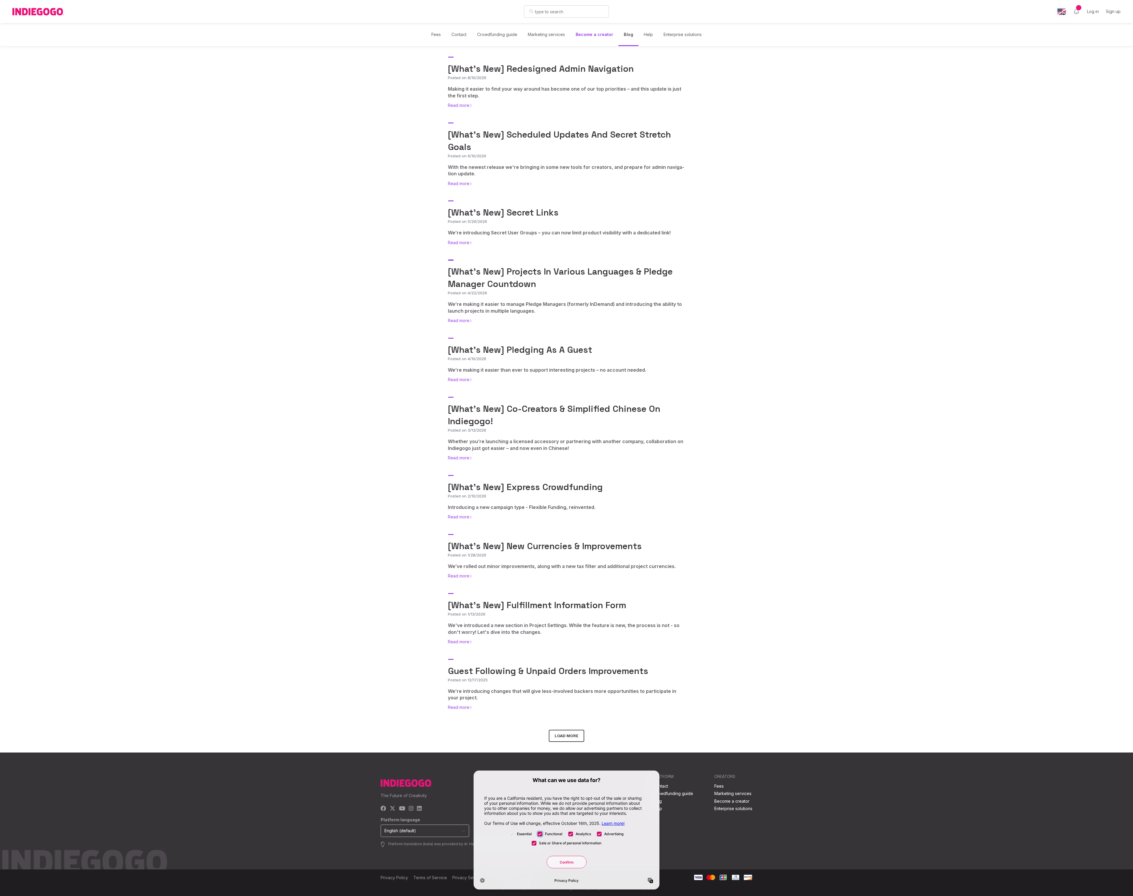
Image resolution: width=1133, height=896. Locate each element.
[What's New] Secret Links (503, 212)
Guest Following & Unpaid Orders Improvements (548, 671)
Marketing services (546, 34)
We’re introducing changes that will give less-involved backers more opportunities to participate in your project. (562, 694)
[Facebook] (383, 809)
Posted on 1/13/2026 (466, 614)
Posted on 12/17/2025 (468, 680)
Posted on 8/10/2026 (467, 77)
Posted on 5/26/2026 (467, 221)
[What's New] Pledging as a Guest (520, 349)
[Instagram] (411, 809)
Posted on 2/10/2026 (467, 496)
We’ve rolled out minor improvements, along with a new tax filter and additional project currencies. (562, 566)
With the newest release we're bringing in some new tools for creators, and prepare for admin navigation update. (566, 170)
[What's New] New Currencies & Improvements (545, 546)
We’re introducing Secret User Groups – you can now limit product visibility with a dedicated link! (559, 233)
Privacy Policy (394, 877)
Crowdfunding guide (497, 34)
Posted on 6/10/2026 (467, 156)
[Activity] (1076, 11)
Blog (628, 34)
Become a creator (594, 34)
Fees (436, 34)
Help (648, 34)
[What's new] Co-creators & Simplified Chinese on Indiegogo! (554, 415)
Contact (458, 34)
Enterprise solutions (683, 34)
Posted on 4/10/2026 (467, 358)
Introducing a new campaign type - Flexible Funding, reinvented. (521, 507)
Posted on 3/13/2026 (467, 430)
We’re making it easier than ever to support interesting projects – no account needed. (547, 370)
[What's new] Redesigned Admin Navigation (541, 68)
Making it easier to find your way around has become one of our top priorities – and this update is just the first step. (564, 92)
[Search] (531, 11)
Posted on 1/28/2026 (467, 555)
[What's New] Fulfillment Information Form (537, 605)
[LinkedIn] (419, 809)
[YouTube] (402, 809)
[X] (392, 809)
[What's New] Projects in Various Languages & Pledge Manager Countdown (560, 278)
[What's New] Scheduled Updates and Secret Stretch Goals (559, 141)
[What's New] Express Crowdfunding (525, 487)
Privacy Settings (468, 877)
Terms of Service (430, 877)
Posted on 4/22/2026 (467, 292)
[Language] (1061, 12)
